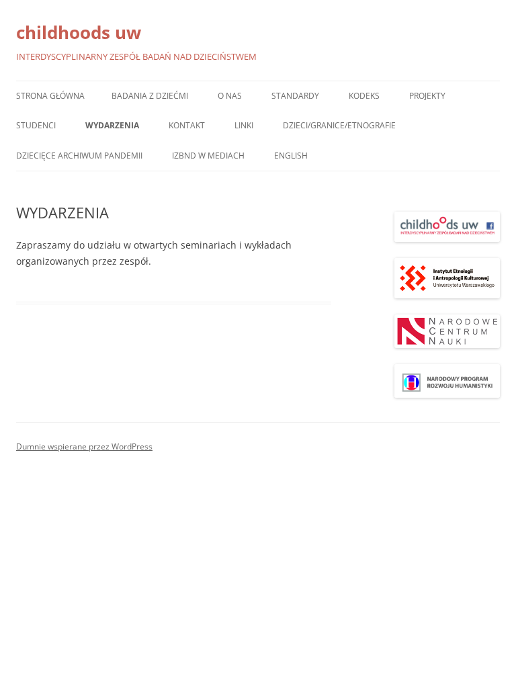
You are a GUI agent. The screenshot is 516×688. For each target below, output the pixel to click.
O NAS (230, 95)
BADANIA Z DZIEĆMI (150, 95)
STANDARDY (295, 95)
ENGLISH (291, 155)
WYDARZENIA (112, 125)
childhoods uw (78, 32)
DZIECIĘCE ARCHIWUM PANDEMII (79, 155)
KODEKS (364, 95)
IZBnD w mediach (208, 155)
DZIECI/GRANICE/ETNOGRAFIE (339, 125)
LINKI (243, 125)
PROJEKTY (427, 95)
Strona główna (50, 95)
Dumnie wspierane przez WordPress (84, 446)
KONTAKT (187, 125)
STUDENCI (36, 125)
